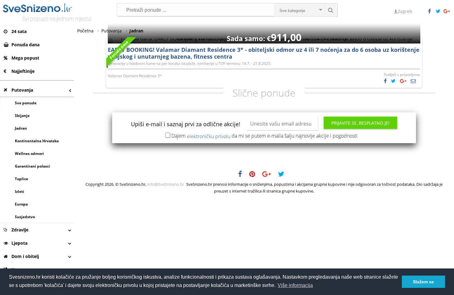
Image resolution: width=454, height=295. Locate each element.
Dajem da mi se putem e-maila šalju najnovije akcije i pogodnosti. (265, 135)
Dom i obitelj (25, 256)
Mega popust (25, 58)
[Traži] (330, 9)
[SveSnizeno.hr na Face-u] (431, 11)
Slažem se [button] (423, 281)
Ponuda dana (25, 45)
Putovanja (22, 90)
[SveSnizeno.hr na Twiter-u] (439, 11)
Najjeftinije (23, 71)
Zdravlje (19, 230)
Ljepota (19, 243)
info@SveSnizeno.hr (165, 184)
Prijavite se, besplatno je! (360, 123)
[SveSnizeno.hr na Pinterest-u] (255, 175)
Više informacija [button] (295, 285)
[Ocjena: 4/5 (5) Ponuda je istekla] (264, 38)
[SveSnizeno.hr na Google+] (447, 11)
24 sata (19, 31)
